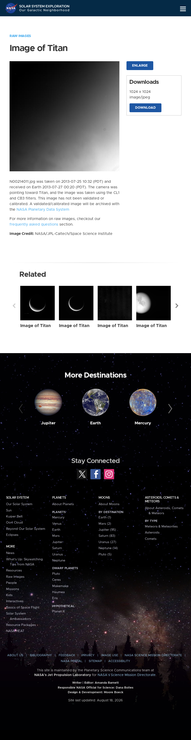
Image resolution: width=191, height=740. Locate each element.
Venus (56, 523)
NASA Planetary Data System (43, 209)
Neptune (58, 560)
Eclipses (12, 535)
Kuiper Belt (14, 516)
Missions (12, 589)
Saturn (57, 548)
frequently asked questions (34, 224)
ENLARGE (140, 65)
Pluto (56, 573)
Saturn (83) (107, 535)
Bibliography (41, 655)
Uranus (57, 554)
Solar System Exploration (44, 5)
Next (177, 305)
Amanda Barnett (107, 682)
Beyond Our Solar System (25, 529)
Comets (151, 539)
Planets (59, 497)
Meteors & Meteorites (161, 526)
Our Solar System (19, 504)
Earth (95, 423)
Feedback (67, 655)
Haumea (58, 592)
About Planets (63, 504)
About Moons (109, 504)
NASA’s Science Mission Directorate (127, 675)
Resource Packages (21, 625)
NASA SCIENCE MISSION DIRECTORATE (153, 655)
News (10, 553)
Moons (104, 497)
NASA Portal (71, 661)
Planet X (58, 611)
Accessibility (119, 661)
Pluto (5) (105, 554)
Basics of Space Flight (22, 607)
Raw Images (20, 36)
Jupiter (48, 423)
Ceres (56, 579)
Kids (9, 595)
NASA (12, 8)
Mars (56, 535)
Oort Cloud (14, 522)
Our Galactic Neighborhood (44, 11)
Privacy (88, 655)
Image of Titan (35, 326)
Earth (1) (105, 517)
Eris (55, 598)
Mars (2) (105, 523)
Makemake (60, 586)
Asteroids (152, 532)
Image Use (109, 655)
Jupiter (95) (107, 529)
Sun (9, 510)
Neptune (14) (108, 548)
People (11, 583)
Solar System (17, 497)
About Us (15, 655)
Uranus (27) (107, 542)
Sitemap (95, 661)
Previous (13, 305)
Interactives (15, 601)
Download (145, 107)
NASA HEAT (15, 631)
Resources (14, 570)
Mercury (143, 423)
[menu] (183, 9)
